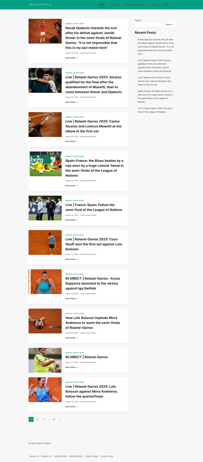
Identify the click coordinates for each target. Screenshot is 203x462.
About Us (34, 456)
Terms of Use (106, 456)
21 (54, 419)
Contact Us (46, 456)
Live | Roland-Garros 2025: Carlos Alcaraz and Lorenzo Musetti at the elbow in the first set (93, 126)
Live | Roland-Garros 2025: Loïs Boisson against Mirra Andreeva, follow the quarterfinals (91, 391)
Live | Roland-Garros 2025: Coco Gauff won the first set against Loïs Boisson (93, 244)
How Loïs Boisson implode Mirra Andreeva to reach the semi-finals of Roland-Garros (92, 323)
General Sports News (135, 4)
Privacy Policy (91, 456)
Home (102, 4)
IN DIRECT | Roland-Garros (86, 357)
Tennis (154, 4)
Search (138, 20)
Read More (71, 58)
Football (114, 4)
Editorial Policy (76, 456)
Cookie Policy (60, 456)
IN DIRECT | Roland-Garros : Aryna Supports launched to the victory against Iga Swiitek (92, 283)
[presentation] (45, 31)
